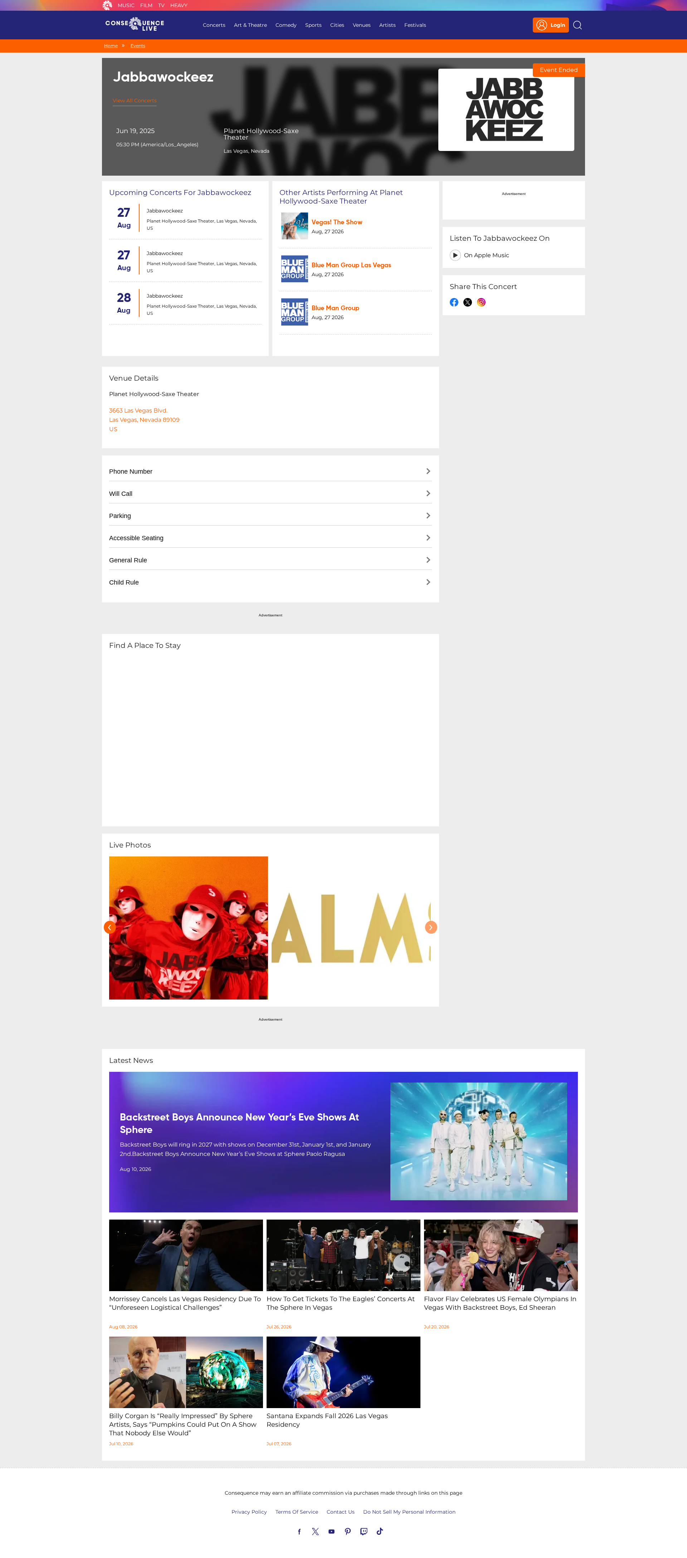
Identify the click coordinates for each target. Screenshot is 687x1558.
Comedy (286, 25)
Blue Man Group (335, 308)
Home (111, 45)
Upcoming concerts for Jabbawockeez (180, 192)
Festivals (415, 25)
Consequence (107, 5)
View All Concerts (135, 100)
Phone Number (130, 471)
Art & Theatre (250, 25)
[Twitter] (323, 1531)
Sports (313, 25)
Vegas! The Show (337, 222)
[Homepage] (138, 25)
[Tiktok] (388, 1531)
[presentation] (110, 927)
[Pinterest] (356, 1531)
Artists (387, 25)
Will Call (120, 493)
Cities (337, 25)
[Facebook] (307, 1531)
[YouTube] (340, 1531)
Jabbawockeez (165, 210)
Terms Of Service (297, 1512)
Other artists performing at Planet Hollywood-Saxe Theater (341, 196)
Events (138, 45)
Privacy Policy (249, 1512)
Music (126, 5)
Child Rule (124, 582)
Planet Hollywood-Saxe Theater (261, 134)
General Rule (128, 560)
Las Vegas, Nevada (246, 151)
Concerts (214, 25)
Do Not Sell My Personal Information (409, 1512)
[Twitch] (372, 1531)
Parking (120, 515)
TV (161, 5)
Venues (362, 25)
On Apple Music (486, 255)
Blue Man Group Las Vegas (351, 265)
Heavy (178, 5)
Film (146, 5)
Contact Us (341, 1512)
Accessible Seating (136, 538)
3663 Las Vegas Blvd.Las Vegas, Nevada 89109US (144, 420)
